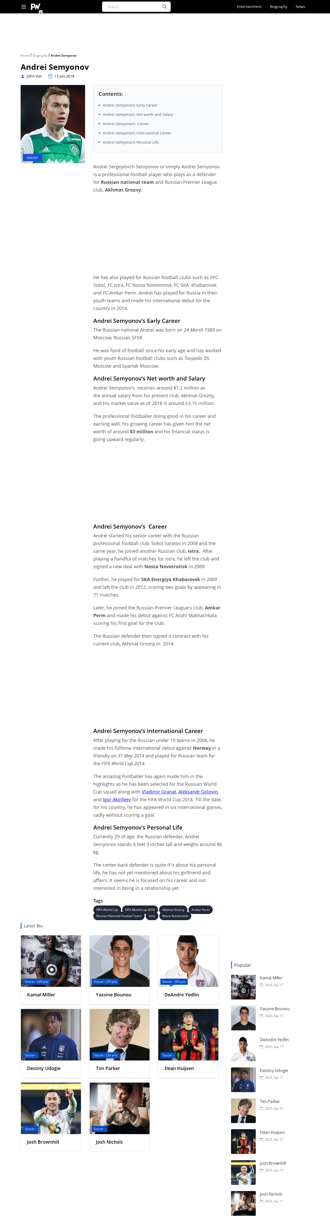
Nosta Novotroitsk (175, 916)
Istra (152, 916)
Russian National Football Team (119, 916)
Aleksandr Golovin (198, 792)
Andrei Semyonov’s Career (126, 123)
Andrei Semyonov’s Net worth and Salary (138, 114)
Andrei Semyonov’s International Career (137, 133)
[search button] (164, 7)
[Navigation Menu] (24, 7)
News (300, 6)
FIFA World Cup (107, 910)
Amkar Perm (201, 910)
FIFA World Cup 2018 (140, 910)
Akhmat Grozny (173, 910)
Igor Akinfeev (117, 799)
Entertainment (249, 6)
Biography (278, 6)
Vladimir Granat (159, 792)
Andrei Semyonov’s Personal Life (131, 142)
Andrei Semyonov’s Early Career (130, 105)
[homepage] (35, 7)
